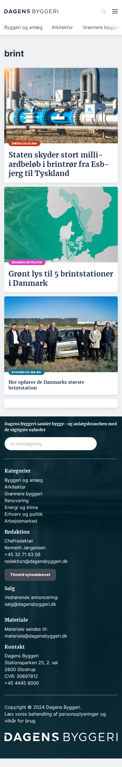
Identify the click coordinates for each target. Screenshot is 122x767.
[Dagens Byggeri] (31, 11)
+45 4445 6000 (22, 683)
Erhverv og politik (24, 514)
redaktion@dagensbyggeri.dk (36, 561)
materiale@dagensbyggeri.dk (36, 636)
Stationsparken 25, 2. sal (31, 662)
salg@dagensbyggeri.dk (30, 604)
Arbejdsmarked (21, 521)
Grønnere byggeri (23, 493)
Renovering (17, 500)
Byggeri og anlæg (23, 27)
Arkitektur (62, 27)
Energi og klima (21, 507)
